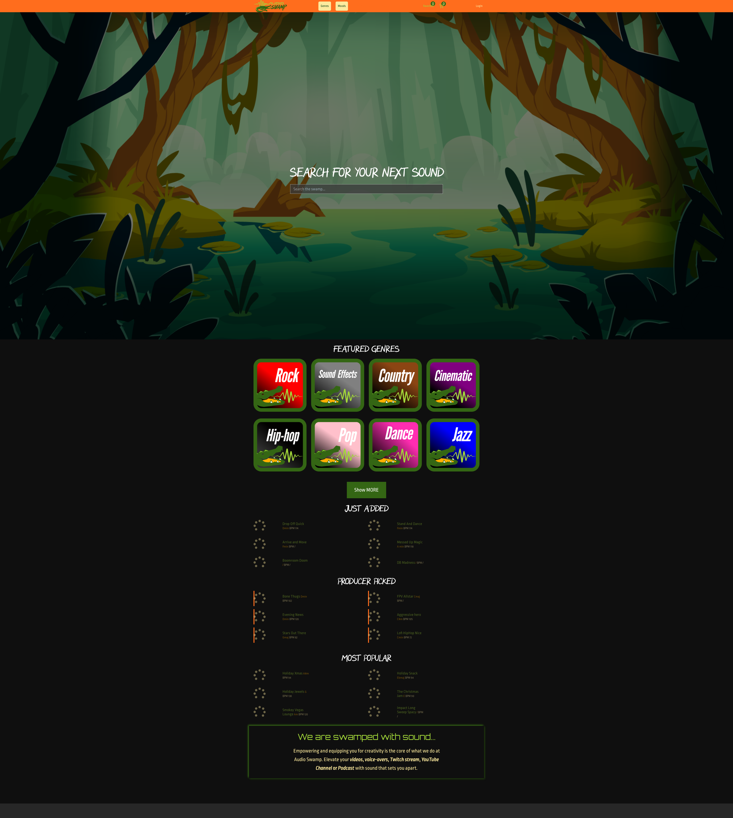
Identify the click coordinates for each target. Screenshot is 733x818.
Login (479, 6)
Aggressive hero (409, 615)
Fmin (400, 528)
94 (289, 677)
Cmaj (417, 596)
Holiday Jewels (293, 692)
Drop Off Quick (293, 524)
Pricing (385, 6)
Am (296, 714)
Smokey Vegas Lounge (293, 712)
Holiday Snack (407, 673)
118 (411, 546)
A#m (306, 673)
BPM (292, 528)
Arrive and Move (295, 542)
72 (410, 637)
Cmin (400, 637)
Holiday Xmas (293, 673)
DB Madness (406, 562)
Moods (342, 6)
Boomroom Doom (295, 560)
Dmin (286, 528)
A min (400, 546)
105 (411, 619)
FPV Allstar (405, 596)
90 (412, 696)
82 (296, 637)
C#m (400, 619)
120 (297, 619)
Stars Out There (294, 633)
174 (296, 528)
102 (290, 600)
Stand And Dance (409, 524)
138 (290, 696)
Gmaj (286, 637)
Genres (325, 6)
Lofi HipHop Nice (409, 633)
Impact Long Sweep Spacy (406, 710)
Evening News (293, 615)
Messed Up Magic (410, 542)
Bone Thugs (291, 596)
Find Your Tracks (364, 6)
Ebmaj (400, 677)
